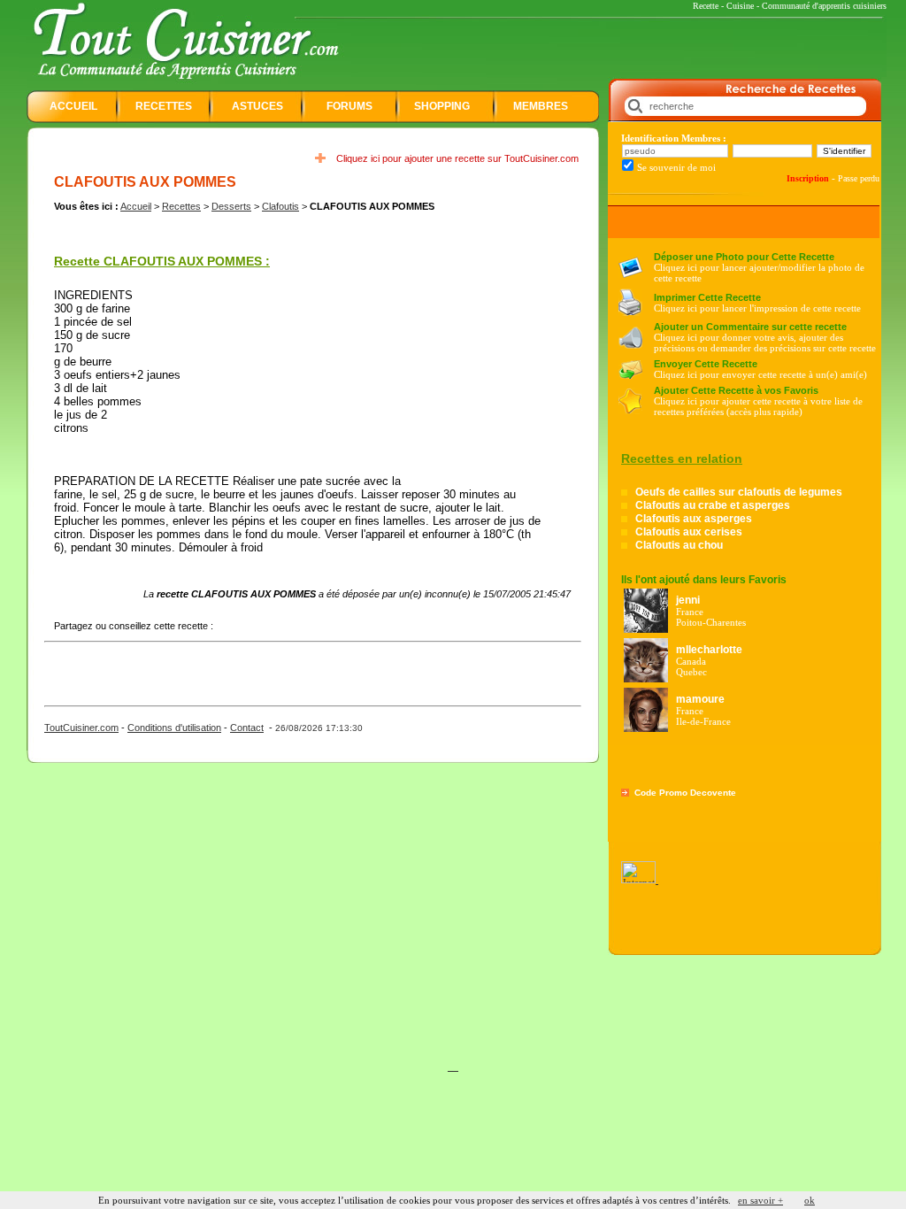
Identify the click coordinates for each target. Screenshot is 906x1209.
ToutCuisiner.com (81, 727)
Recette (705, 6)
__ (453, 1066)
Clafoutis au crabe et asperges (712, 505)
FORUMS (349, 106)
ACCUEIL (73, 106)
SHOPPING (442, 106)
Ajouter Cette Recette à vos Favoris (736, 390)
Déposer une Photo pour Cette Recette (744, 256)
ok (809, 1200)
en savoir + (760, 1200)
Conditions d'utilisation (174, 727)
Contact (247, 727)
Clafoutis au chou (679, 545)
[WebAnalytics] (639, 879)
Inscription (808, 178)
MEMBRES (540, 106)
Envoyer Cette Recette (705, 363)
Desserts (231, 206)
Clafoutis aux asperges (693, 518)
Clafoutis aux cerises (688, 532)
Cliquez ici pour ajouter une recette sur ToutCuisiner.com (457, 158)
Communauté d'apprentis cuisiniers (824, 6)
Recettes (181, 206)
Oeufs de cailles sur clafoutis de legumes (738, 492)
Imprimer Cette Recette (707, 297)
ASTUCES (257, 106)
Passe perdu (858, 178)
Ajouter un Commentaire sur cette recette (750, 326)
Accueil (135, 206)
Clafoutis (280, 206)
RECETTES (163, 106)
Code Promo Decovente (685, 792)
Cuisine (740, 6)
